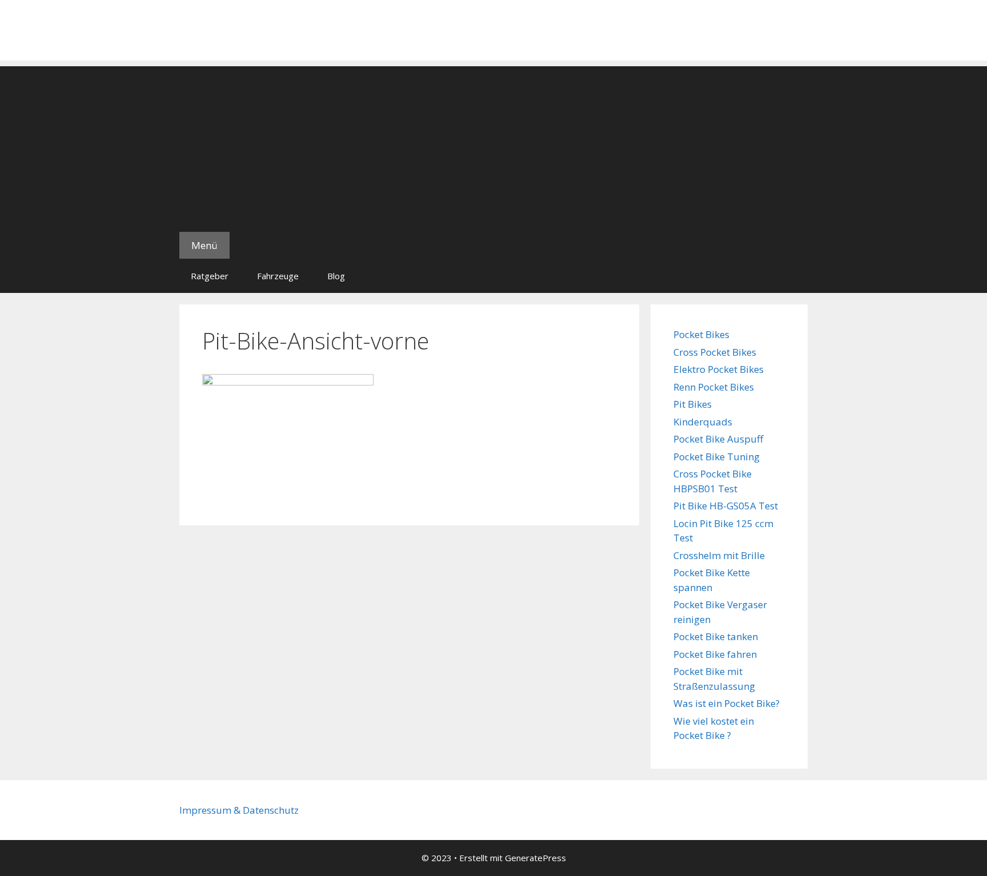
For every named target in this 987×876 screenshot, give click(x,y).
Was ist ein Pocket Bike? (726, 703)
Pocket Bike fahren (715, 654)
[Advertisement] (493, 146)
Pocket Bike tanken (715, 636)
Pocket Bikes (701, 334)
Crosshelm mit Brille (719, 555)
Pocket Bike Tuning (716, 456)
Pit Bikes (692, 404)
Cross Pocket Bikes (714, 352)
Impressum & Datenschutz (239, 810)
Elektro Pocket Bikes (718, 369)
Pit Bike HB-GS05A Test (725, 505)
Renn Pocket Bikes (713, 386)
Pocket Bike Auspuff (718, 438)
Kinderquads (702, 421)
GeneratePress (535, 857)
